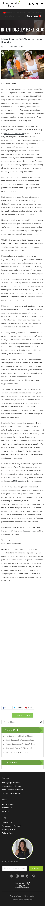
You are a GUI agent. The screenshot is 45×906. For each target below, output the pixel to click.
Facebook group (29, 531)
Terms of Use (15, 896)
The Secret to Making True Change (19, 736)
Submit (35, 868)
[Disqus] (22, 616)
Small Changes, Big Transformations (20, 740)
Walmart (6, 811)
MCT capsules (18, 481)
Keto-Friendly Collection (12, 789)
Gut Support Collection (12, 793)
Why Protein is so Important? (17, 752)
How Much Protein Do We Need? (19, 748)
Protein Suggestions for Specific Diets (20, 744)
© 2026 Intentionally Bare (22, 900)
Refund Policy (8, 833)
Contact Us (7, 822)
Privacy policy (29, 896)
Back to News (24, 715)
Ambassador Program (11, 826)
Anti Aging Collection (11, 782)
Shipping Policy (8, 829)
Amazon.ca (33, 16)
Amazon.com (8, 804)
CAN (14, 478)
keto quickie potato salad (14, 133)
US (9, 478)
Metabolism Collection (11, 786)
